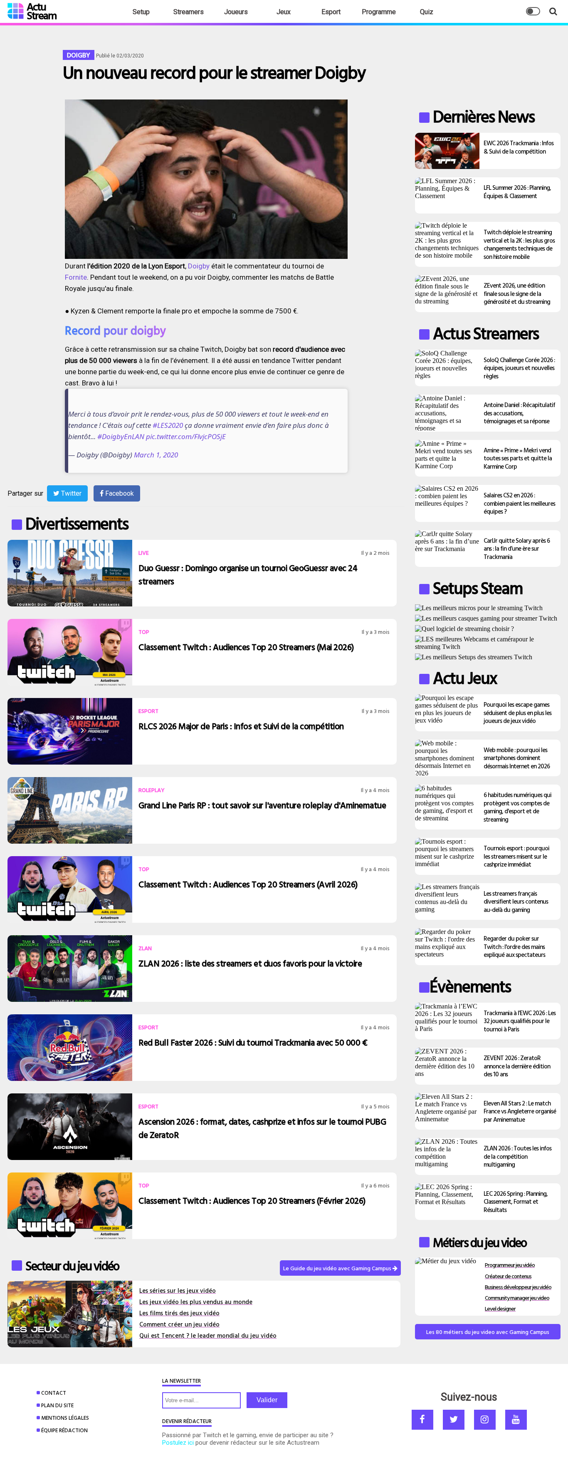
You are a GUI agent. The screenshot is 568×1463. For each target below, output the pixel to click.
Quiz (426, 12)
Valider (267, 1399)
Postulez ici (178, 1442)
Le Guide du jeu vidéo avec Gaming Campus (338, 1268)
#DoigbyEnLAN (120, 436)
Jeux (284, 12)
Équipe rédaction (64, 1430)
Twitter (70, 493)
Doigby (199, 266)
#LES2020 (168, 425)
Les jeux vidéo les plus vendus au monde (195, 1302)
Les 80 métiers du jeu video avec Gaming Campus (487, 1331)
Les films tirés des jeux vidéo (179, 1313)
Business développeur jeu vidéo (518, 1286)
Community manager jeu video (517, 1297)
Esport (331, 12)
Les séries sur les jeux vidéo (177, 1290)
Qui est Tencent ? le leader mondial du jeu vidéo (208, 1335)
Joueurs (236, 12)
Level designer (500, 1308)
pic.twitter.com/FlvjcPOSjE (186, 436)
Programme (379, 12)
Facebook (119, 493)
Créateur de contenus (508, 1276)
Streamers (188, 12)
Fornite (76, 277)
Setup (141, 12)
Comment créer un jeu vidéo (179, 1324)
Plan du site (57, 1405)
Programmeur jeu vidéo (510, 1264)
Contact (53, 1392)
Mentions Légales (65, 1417)
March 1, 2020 (156, 455)
